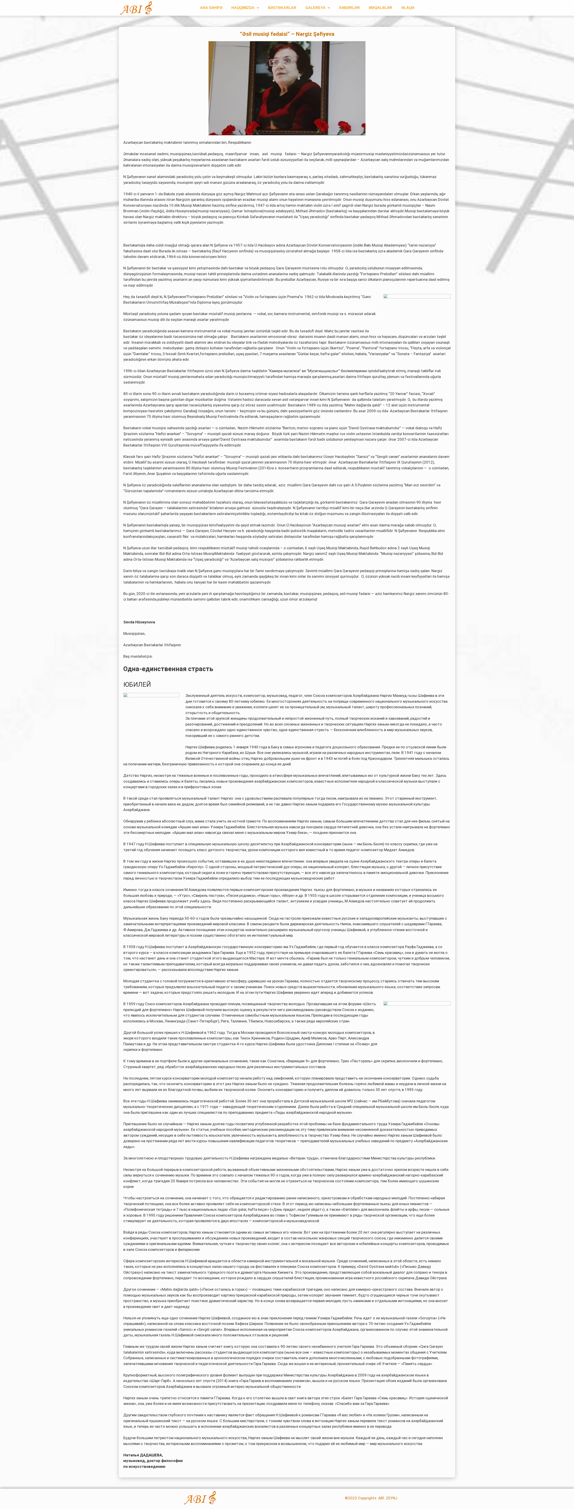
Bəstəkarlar (282, 8)
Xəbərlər (349, 8)
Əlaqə (407, 8)
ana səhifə (211, 8)
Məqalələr (380, 8)
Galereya (315, 8)
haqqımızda (242, 8)
